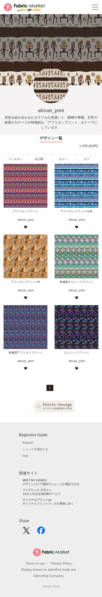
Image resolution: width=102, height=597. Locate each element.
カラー (63, 159)
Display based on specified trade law (48, 569)
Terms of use (35, 563)
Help (26, 456)
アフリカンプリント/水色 (76, 211)
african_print (26, 219)
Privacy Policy (61, 563)
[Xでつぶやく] (26, 532)
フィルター (15, 159)
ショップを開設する (35, 449)
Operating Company (48, 576)
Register (28, 442)
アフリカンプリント (25, 211)
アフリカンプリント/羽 (25, 282)
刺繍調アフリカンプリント (26, 352)
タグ (86, 159)
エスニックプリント (76, 352)
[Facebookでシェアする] (41, 532)
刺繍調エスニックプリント (77, 282)
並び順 (39, 159)
